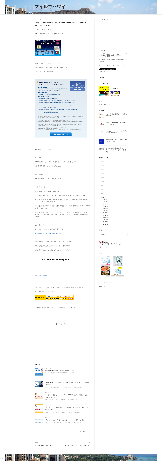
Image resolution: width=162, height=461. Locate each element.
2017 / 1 (105, 224)
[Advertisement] (62, 339)
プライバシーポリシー (105, 282)
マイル (49, 29)
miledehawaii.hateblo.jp (41, 275)
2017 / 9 (105, 206)
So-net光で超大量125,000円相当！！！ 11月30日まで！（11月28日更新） (116, 150)
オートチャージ (53, 199)
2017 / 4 (105, 217)
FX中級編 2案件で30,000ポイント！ (45, 445)
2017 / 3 (105, 219)
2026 (102, 161)
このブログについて (105, 71)
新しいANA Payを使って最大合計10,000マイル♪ (59, 370)
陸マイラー (38, 63)
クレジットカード (40, 29)
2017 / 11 (105, 201)
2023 (102, 173)
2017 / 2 (105, 222)
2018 (102, 193)
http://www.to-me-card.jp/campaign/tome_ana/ (48, 233)
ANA (46, 67)
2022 (102, 177)
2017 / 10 (105, 204)
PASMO (59, 67)
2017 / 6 (105, 213)
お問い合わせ (103, 286)
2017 (102, 197)
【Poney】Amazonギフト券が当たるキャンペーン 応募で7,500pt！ (65, 420)
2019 (102, 189)
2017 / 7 (105, 210)
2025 (102, 165)
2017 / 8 (105, 208)
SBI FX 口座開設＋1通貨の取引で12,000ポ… (77, 445)
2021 (102, 181)
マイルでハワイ (50, 6)
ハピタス (42, 287)
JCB (63, 67)
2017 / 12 (105, 199)
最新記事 (101, 110)
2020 (102, 185)
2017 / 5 (105, 215)
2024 (102, 169)
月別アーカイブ (103, 157)
